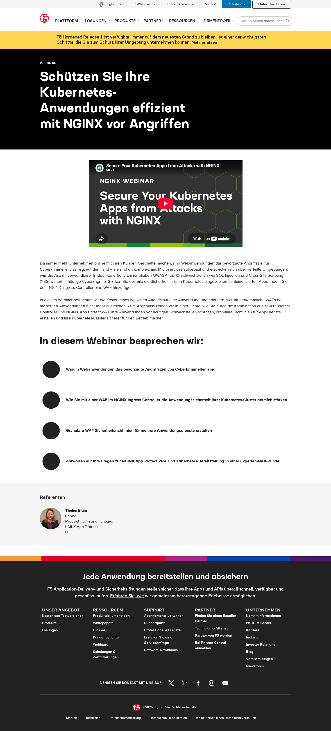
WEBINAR (48, 63)
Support (210, 4)
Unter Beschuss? (271, 4)
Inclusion (253, 637)
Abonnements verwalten (164, 615)
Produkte (49, 623)
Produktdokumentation (111, 615)
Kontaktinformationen (263, 615)
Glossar (99, 630)
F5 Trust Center (258, 623)
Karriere (252, 630)
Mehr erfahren (204, 43)
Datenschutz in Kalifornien (168, 718)
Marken (71, 718)
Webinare (100, 644)
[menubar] (165, 4)
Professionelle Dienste (162, 630)
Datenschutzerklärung (125, 718)
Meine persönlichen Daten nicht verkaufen (226, 718)
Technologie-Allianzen (213, 628)
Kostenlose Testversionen (63, 615)
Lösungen (50, 630)
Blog (249, 652)
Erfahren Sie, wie (127, 596)
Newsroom (255, 666)
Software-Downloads (161, 650)
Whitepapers (103, 623)
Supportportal (155, 623)
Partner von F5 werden (213, 635)
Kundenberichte (106, 637)
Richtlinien (93, 718)
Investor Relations (260, 644)
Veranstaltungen (259, 659)
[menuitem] (110, 4)
